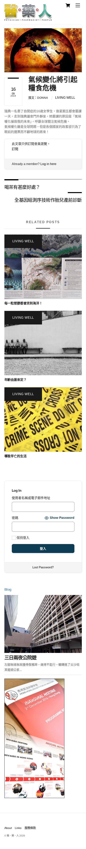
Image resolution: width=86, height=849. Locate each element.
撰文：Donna (38, 97)
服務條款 (30, 827)
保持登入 (22, 537)
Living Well (65, 97)
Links (18, 827)
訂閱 (15, 149)
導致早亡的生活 (15, 456)
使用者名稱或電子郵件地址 (31, 498)
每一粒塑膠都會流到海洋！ (23, 303)
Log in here (48, 164)
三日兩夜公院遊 (20, 657)
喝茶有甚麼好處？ (22, 187)
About (8, 827)
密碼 (15, 518)
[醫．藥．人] (28, 19)
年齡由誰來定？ (15, 379)
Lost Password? (43, 567)
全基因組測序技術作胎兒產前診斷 (48, 200)
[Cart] (68, 5)
